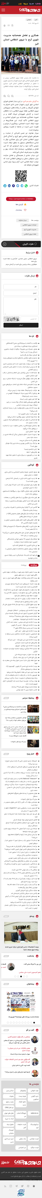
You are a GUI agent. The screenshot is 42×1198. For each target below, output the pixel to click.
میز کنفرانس (22, 1147)
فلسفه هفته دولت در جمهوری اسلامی (16, 964)
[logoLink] (29, 10)
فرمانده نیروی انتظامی (29, 225)
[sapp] (35, 1187)
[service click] (20, 4)
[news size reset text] (8, 96)
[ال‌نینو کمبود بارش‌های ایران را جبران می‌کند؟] (34, 1073)
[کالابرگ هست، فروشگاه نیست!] (32, 731)
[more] (6, 698)
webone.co (34, 1113)
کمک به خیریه (9, 1119)
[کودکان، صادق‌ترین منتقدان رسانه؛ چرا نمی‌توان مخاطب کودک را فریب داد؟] (32, 719)
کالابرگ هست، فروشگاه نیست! (17, 736)
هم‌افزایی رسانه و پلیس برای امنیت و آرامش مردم (21, 264)
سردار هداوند (23, 220)
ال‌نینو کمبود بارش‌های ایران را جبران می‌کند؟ (17, 1072)
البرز (36, 19)
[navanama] (38, 4)
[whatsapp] (26, 185)
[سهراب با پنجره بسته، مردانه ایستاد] (34, 1051)
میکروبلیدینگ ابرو (34, 1126)
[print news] (4, 25)
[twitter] (17, 185)
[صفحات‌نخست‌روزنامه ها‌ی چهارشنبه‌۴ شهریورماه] (21, 1002)
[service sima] (26, 4)
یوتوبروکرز (23, 1090)
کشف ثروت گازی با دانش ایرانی (21, 1065)
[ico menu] (3, 10)
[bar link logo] (5, 4)
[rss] (6, 1187)
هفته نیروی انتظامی (30, 234)
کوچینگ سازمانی (11, 1132)
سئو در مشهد (10, 1102)
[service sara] (32, 4)
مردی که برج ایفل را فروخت (18, 742)
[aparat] (29, 1187)
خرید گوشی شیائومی (34, 1098)
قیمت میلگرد (34, 1147)
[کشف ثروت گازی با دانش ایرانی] (34, 1062)
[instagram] (12, 1187)
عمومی (29, 19)
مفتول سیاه (10, 1124)
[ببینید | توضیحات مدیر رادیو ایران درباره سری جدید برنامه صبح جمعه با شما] (21, 933)
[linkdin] (9, 185)
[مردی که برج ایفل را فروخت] (32, 743)
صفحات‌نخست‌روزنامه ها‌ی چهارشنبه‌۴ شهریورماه (23, 1017)
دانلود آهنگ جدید (22, 1103)
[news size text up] (5, 96)
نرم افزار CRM (9, 1107)
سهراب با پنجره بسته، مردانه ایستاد (20, 1054)
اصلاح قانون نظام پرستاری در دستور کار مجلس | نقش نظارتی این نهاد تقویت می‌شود (17, 1041)
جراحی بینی (10, 1090)
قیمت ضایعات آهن (21, 1126)
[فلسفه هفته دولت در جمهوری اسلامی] (32, 966)
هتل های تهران (9, 1113)
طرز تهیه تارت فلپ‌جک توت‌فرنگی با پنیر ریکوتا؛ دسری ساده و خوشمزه (21, 556)
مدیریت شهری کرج (30, 229)
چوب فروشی (34, 1090)
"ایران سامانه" (27, 1180)
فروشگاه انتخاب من (21, 1115)
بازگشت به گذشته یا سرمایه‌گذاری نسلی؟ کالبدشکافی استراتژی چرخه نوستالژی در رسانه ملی (14, 709)
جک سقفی (22, 1139)
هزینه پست (22, 1096)
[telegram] (22, 185)
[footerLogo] (27, 1162)
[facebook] (13, 185)
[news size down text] (12, 96)
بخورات (11, 1096)
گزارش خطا (19, 204)
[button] (26, 976)
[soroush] (5, 185)
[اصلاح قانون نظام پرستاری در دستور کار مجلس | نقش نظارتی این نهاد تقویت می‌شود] (34, 1040)
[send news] (9, 25)
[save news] (12, 25)
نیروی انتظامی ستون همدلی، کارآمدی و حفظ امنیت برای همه (20, 260)
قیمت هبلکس (34, 1139)
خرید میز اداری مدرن (9, 1140)
